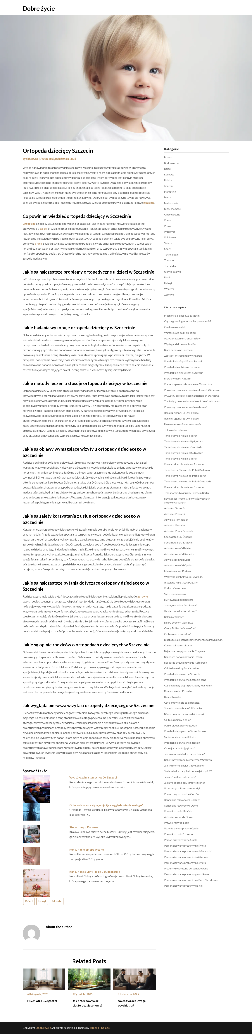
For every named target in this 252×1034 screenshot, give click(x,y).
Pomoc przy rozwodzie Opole (180, 839)
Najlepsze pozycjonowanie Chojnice (184, 651)
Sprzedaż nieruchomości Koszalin (183, 708)
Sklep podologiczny (175, 593)
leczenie (148, 202)
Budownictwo (172, 163)
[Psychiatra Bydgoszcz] (44, 977)
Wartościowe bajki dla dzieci (180, 332)
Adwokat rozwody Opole (178, 817)
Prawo (168, 225)
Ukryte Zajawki (172, 271)
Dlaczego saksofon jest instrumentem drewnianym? (193, 639)
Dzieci (29, 901)
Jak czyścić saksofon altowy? (180, 605)
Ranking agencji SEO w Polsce (181, 412)
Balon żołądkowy (174, 616)
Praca (167, 220)
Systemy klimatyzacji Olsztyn (180, 736)
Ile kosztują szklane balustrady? (182, 788)
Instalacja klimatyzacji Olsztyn (181, 582)
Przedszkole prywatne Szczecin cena (185, 679)
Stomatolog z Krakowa (83, 827)
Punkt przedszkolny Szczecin (180, 725)
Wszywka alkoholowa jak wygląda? (183, 576)
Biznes (168, 157)
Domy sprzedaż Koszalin (178, 691)
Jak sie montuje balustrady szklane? (184, 754)
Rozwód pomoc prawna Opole (181, 828)
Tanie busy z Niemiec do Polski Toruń (185, 475)
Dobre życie (39, 8)
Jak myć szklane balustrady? (180, 776)
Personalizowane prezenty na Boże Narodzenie (191, 879)
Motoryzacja (171, 203)
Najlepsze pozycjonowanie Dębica (183, 656)
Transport (170, 260)
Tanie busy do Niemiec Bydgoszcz (183, 441)
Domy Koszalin (172, 696)
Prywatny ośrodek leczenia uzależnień (185, 407)
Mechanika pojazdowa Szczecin (182, 315)
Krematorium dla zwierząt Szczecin (184, 464)
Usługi (42, 901)
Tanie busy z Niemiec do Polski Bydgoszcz (188, 470)
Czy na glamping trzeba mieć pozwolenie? (187, 321)
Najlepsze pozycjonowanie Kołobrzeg (185, 662)
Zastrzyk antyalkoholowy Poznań (183, 355)
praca (38, 243)
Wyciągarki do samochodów (180, 344)
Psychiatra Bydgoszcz (42, 1000)
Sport (167, 248)
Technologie (171, 254)
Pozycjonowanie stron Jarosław (182, 338)
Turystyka (170, 265)
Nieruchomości (172, 208)
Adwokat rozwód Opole (177, 565)
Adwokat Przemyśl (174, 513)
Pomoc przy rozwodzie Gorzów (181, 794)
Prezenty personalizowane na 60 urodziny (188, 384)
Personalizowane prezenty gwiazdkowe (186, 874)
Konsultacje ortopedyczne (86, 849)
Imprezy (168, 185)
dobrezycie (32, 158)
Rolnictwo (170, 237)
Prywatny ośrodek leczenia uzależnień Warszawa (192, 389)
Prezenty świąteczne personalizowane (186, 868)
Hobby (168, 180)
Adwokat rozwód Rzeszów (179, 553)
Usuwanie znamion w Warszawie (182, 424)
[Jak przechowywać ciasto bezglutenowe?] (89, 977)
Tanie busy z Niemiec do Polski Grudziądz (187, 481)
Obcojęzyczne (172, 214)
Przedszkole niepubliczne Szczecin (183, 361)
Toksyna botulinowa (175, 429)
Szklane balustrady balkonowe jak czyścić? (188, 771)
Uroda (167, 277)
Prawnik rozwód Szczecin (178, 834)
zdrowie (142, 596)
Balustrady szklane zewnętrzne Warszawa (188, 759)
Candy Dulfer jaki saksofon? (180, 628)
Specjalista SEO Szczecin (178, 542)
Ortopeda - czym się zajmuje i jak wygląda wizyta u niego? (106, 805)
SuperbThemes (100, 1027)
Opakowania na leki (175, 327)
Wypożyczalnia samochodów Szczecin (93, 777)
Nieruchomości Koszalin (177, 378)
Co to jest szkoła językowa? (180, 748)
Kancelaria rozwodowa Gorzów (182, 799)
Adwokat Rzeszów (174, 525)
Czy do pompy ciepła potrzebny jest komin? (189, 685)
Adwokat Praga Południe (178, 531)
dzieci (43, 228)
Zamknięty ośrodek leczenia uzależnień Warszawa (192, 401)
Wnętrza (169, 288)
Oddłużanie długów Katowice (181, 668)
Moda (167, 197)
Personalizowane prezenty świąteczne (186, 857)
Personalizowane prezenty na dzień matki (187, 851)
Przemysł (169, 231)
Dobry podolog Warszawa (178, 622)
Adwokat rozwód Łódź (177, 559)
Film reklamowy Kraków (177, 571)
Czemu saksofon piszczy (178, 645)
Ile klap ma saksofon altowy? (180, 611)
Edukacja (169, 174)
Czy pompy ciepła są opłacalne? (182, 702)
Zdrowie (56, 901)
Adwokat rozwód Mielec (178, 548)
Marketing (170, 191)
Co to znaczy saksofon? (177, 634)
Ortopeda (29, 223)
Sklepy (168, 243)
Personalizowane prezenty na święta (185, 845)
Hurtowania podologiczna (178, 599)
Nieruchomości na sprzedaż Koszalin (184, 714)
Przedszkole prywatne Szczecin (182, 674)
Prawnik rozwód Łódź (176, 822)
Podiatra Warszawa (175, 588)
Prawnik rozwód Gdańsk (178, 811)
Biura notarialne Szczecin (178, 349)
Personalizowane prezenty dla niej (183, 885)
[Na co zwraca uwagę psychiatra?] (134, 977)
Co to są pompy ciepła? (177, 719)
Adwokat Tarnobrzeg (176, 519)
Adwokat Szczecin (174, 508)
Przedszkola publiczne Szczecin (182, 367)
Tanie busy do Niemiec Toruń (180, 435)
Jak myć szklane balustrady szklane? (184, 782)
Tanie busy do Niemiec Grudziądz (183, 447)
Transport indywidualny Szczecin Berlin (186, 492)
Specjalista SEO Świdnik (178, 536)
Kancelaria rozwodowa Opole (181, 805)
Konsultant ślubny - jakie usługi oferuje (94, 871)
